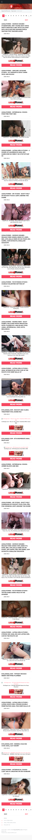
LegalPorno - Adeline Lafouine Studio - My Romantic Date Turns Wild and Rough (14, 72)
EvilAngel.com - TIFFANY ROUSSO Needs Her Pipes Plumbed (13, 674)
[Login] (30, 2)
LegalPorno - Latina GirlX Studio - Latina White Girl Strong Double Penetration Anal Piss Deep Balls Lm (15, 704)
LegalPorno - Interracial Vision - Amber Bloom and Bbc (14, 465)
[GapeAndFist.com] (16, 6)
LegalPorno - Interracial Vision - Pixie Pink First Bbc (14, 113)
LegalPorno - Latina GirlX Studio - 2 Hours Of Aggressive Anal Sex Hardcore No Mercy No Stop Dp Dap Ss (15, 153)
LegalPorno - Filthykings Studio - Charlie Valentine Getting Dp (14, 283)
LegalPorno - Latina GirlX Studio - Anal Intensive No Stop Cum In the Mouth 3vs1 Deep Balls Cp (15, 370)
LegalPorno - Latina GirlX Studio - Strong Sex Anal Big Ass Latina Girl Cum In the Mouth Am (15, 634)
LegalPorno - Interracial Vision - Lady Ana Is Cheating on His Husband (15, 770)
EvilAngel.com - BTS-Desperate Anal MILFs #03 (15, 439)
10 (26, 15)
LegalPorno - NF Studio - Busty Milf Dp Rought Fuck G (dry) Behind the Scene (15, 195)
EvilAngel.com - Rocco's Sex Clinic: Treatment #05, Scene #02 (15, 411)
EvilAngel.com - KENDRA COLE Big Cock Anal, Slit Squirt (14, 745)
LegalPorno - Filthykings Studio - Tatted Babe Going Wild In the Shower (14, 592)
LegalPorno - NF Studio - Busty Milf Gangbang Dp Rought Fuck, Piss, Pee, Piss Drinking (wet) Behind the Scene (15, 504)
